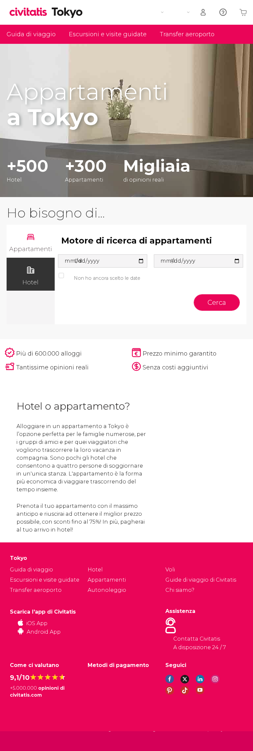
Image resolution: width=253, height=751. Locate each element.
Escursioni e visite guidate (108, 34)
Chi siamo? (179, 590)
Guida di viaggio (31, 34)
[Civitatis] (23, 741)
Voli (170, 569)
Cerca (217, 302)
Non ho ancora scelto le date (107, 278)
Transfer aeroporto (187, 34)
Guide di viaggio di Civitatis (200, 580)
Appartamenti (107, 580)
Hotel (95, 569)
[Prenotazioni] (203, 12)
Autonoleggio (107, 590)
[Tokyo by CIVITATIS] (31, 12)
